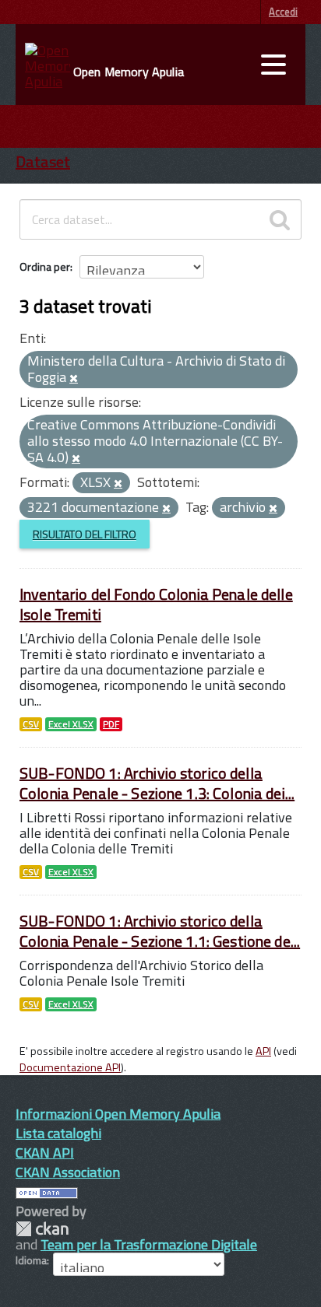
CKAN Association (68, 1172)
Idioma (31, 1260)
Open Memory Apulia (128, 71)
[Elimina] (73, 379)
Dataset (43, 161)
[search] (280, 219)
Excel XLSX (70, 724)
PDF (111, 724)
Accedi (283, 11)
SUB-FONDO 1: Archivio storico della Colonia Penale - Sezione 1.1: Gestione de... (159, 931)
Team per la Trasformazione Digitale (149, 1244)
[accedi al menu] (273, 64)
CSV (31, 724)
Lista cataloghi (58, 1133)
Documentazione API (70, 1067)
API (263, 1051)
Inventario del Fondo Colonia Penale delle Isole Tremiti (156, 604)
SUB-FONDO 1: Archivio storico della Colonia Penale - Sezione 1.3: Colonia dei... (157, 783)
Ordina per (44, 266)
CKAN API (45, 1152)
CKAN (42, 1229)
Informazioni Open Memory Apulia (118, 1113)
